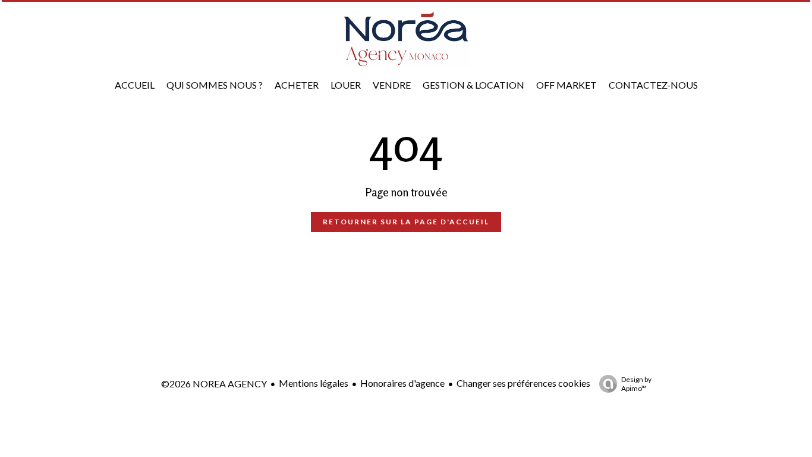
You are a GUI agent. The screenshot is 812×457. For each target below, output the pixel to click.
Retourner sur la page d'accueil (406, 221)
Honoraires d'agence (402, 383)
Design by (636, 384)
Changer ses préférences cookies (523, 383)
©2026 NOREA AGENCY (214, 383)
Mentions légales (313, 383)
